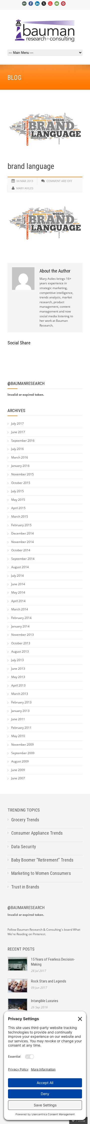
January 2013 (20, 711)
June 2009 (18, 770)
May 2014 (18, 592)
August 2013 (20, 651)
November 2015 (22, 474)
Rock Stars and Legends (48, 981)
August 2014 (20, 567)
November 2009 (22, 744)
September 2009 (22, 753)
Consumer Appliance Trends (37, 833)
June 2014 (18, 584)
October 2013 (20, 643)
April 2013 (18, 685)
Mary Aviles (24, 188)
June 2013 (18, 668)
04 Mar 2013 (24, 181)
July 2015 (17, 491)
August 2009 (20, 761)
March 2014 (19, 609)
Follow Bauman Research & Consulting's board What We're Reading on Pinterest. (44, 931)
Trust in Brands (25, 886)
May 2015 (18, 500)
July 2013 (17, 660)
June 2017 (18, 432)
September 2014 (22, 559)
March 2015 (19, 516)
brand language (31, 166)
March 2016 (19, 457)
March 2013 (19, 694)
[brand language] (45, 129)
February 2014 (21, 618)
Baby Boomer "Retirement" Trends (42, 860)
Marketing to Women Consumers (41, 873)
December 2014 (22, 533)
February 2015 (21, 525)
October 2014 (20, 550)
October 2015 (20, 483)
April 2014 (18, 601)
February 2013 (21, 702)
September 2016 (22, 440)
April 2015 (18, 508)
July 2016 (17, 449)
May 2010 (18, 736)
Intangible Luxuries (44, 1001)
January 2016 (20, 466)
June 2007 (18, 778)
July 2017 (17, 423)
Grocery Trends (25, 819)
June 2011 (18, 719)
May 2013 (18, 677)
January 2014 (20, 626)
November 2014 (22, 542)
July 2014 (17, 575)
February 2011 (21, 728)
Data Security (23, 846)
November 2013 (22, 635)
